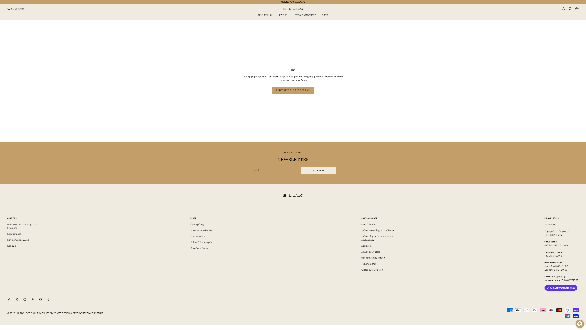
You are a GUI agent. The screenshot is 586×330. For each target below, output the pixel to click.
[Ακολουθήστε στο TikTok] (48, 299)
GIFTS (325, 15)
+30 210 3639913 (553, 255)
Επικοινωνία (550, 224)
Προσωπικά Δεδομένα (201, 230)
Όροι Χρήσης (197, 224)
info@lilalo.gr (559, 276)
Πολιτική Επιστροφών (201, 242)
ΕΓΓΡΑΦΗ (318, 170)
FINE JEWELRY (265, 15)
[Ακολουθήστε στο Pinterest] (32, 299)
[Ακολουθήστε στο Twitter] (16, 299)
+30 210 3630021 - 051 (556, 245)
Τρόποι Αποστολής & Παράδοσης (377, 230)
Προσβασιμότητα (199, 248)
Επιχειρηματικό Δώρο (18, 239)
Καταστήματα (14, 234)
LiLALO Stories (368, 224)
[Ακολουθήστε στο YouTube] (40, 299)
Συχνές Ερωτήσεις (370, 251)
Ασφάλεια (366, 245)
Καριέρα (11, 245)
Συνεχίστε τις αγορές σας (293, 90)
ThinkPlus (97, 313)
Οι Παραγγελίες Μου (372, 269)
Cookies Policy (197, 236)
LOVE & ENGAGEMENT (304, 15)
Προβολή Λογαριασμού (373, 257)
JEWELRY (282, 15)
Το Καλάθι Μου (368, 263)
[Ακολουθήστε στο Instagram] (24, 299)
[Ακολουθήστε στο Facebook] (8, 299)
